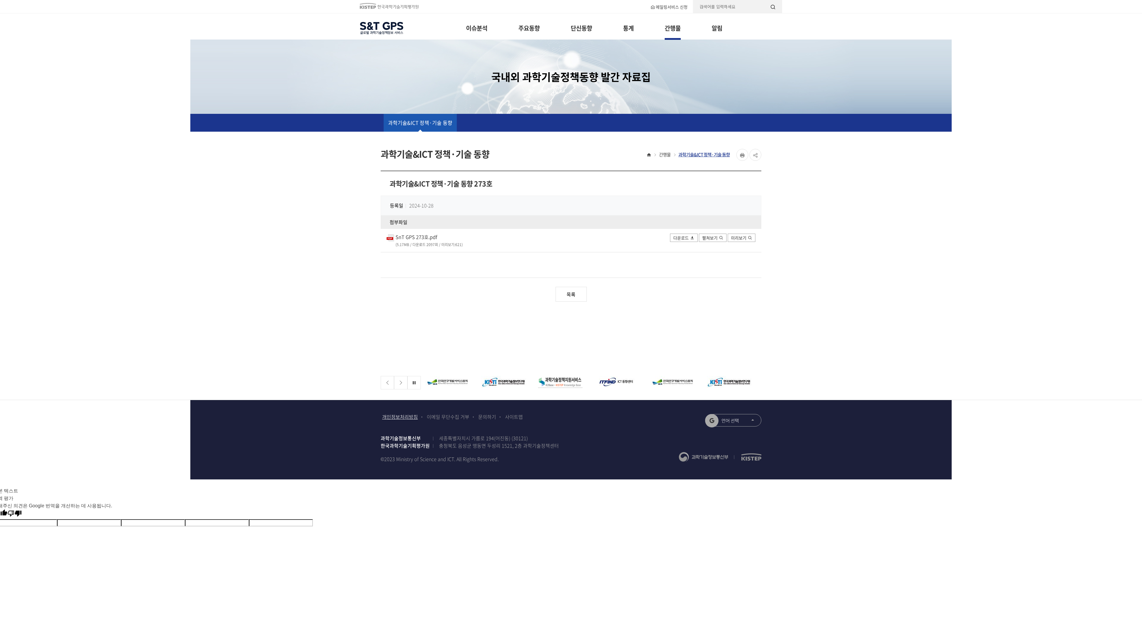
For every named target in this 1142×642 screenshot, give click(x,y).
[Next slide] (400, 382)
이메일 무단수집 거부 (448, 417)
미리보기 (738, 238)
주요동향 (529, 28)
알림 (717, 28)
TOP (1072, 565)
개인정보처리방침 (400, 417)
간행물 (673, 28)
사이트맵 (514, 417)
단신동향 (581, 28)
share (755, 155)
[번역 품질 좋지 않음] (14, 513)
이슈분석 (476, 28)
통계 (628, 28)
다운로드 (681, 238)
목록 (571, 294)
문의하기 (487, 417)
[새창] (452, 382)
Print (742, 155)
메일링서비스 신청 (671, 7)
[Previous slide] (387, 382)
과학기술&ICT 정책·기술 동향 (420, 122)
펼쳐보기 (710, 238)
